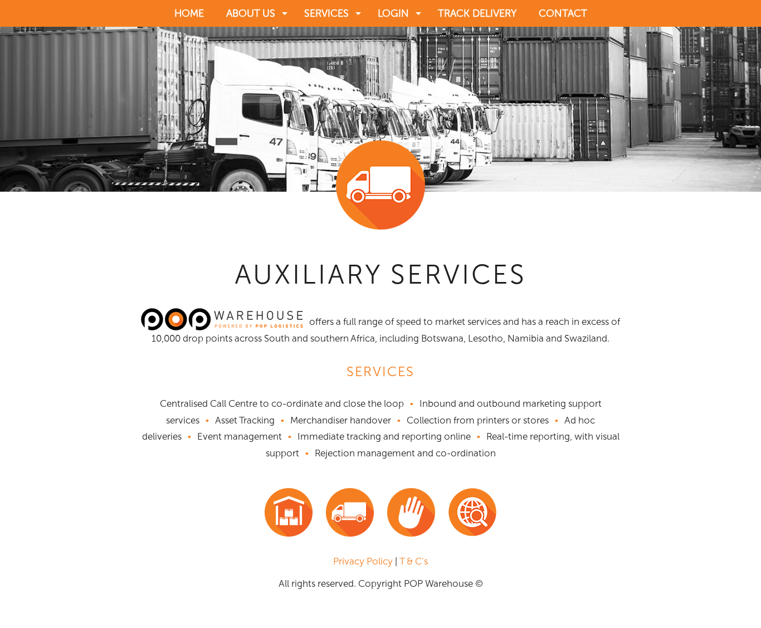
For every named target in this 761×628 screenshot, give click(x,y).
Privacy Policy (363, 561)
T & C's (413, 561)
